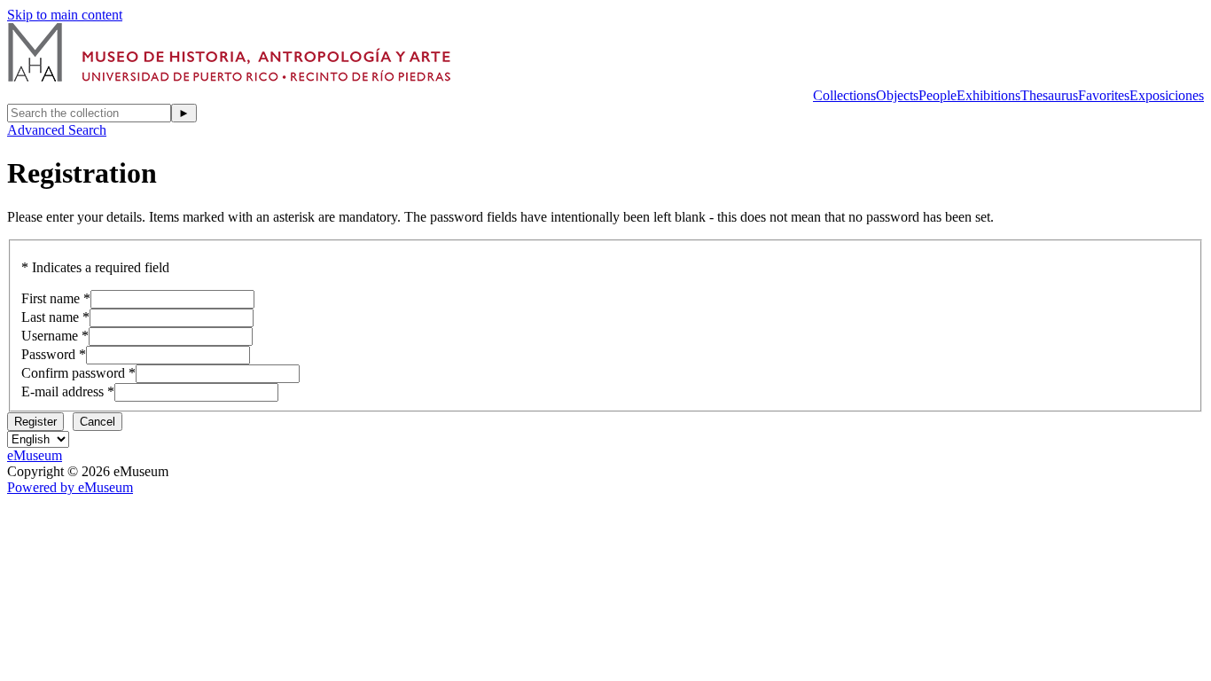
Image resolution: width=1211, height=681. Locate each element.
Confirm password (73, 372)
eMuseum (34, 455)
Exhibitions (988, 95)
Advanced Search (56, 129)
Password (48, 354)
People (937, 95)
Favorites (1103, 95)
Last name (50, 317)
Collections (844, 95)
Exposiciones (1166, 95)
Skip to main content (64, 14)
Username (49, 335)
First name (50, 298)
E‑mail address (62, 391)
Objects (897, 95)
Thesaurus (1049, 95)
